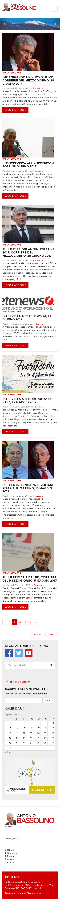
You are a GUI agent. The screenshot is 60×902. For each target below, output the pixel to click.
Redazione (38, 88)
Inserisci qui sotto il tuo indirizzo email (26, 693)
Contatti (11, 862)
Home (10, 849)
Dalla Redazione (11, 73)
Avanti (51, 634)
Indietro (38, 634)
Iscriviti (11, 859)
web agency (11, 838)
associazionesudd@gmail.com (24, 893)
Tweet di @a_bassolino (18, 681)
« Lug (8, 752)
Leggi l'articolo (15, 110)
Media (10, 856)
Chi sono (12, 853)
